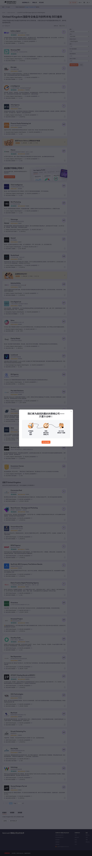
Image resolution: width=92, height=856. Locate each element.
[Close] (71, 411)
